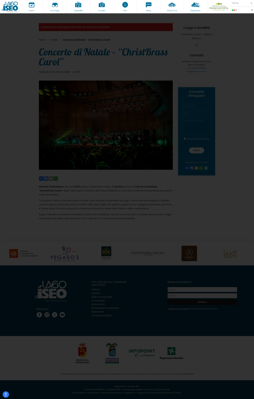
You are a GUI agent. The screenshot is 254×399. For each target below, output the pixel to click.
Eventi (31, 10)
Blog (148, 10)
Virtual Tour (172, 10)
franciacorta (219, 10)
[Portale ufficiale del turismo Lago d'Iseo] (10, 6)
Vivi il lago (55, 10)
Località (101, 10)
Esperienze (195, 10)
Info (125, 10)
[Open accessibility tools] (6, 394)
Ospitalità (78, 10)
